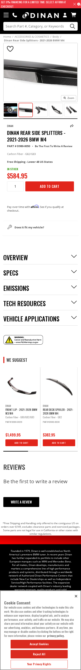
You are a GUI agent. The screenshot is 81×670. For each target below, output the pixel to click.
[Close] (76, 596)
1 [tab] (15, 451)
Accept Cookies (39, 644)
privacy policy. (56, 636)
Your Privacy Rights (39, 664)
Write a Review (21, 502)
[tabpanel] (21, 407)
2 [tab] (40, 451)
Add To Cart (49, 186)
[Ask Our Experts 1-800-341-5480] (15, 15)
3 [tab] (65, 451)
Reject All (39, 654)
